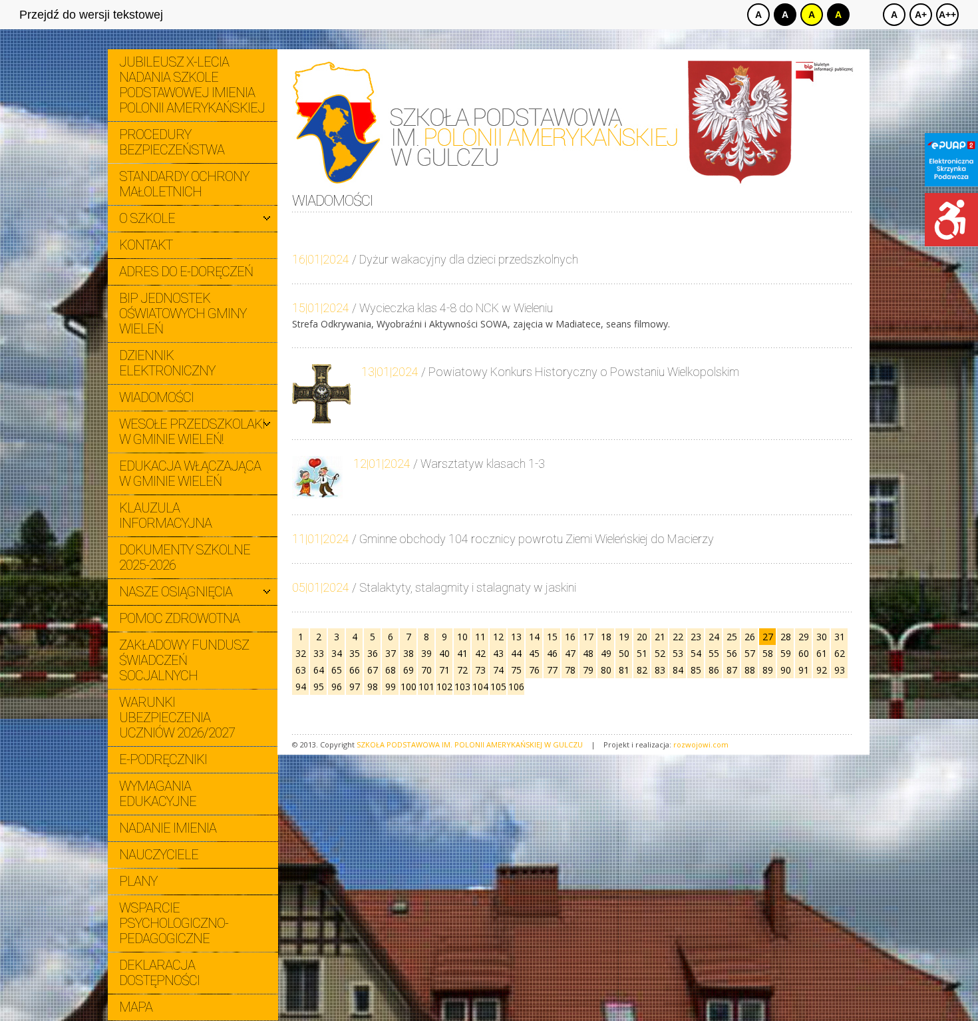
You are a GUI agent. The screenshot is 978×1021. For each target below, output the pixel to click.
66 (354, 670)
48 (588, 653)
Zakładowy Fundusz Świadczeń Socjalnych (184, 660)
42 (480, 653)
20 (642, 636)
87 (732, 670)
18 (606, 636)
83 (660, 670)
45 (534, 653)
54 (696, 653)
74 (498, 670)
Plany (138, 881)
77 (552, 670)
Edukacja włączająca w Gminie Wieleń (190, 473)
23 (696, 636)
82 (642, 670)
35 (354, 653)
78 (570, 670)
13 (516, 636)
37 (390, 653)
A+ (921, 14)
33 (318, 653)
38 (408, 653)
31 (839, 636)
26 (749, 636)
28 (785, 636)
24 (714, 636)
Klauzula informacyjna (165, 515)
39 (426, 653)
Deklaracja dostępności (159, 972)
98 (372, 686)
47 (570, 653)
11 (480, 636)
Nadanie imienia (167, 828)
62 (839, 653)
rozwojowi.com (701, 744)
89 (767, 670)
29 (803, 636)
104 (480, 686)
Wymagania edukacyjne (157, 793)
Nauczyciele (158, 855)
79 (588, 670)
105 (498, 686)
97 (354, 686)
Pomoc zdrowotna (179, 618)
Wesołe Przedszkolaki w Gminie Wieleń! (192, 431)
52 (660, 653)
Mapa (135, 1007)
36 (372, 653)
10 (462, 636)
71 (444, 670)
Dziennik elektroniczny (167, 363)
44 (516, 653)
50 (624, 653)
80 (606, 670)
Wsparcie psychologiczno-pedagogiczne (173, 923)
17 (588, 636)
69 (408, 670)
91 (803, 670)
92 (821, 670)
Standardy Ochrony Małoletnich (184, 184)
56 (732, 653)
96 (336, 686)
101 (426, 686)
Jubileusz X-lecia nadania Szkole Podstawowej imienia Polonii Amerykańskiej (192, 85)
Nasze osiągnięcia (175, 592)
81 (624, 670)
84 (678, 670)
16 (570, 636)
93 (839, 670)
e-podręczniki (163, 759)
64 (318, 670)
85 (696, 670)
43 (498, 653)
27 (767, 636)
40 (444, 653)
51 (642, 653)
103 (462, 686)
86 (714, 670)
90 (785, 670)
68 (390, 670)
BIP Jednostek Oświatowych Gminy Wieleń (182, 313)
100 (408, 686)
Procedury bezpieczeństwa (171, 142)
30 (821, 636)
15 (552, 636)
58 (767, 653)
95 (318, 686)
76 (534, 670)
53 (678, 653)
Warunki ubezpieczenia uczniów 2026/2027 (177, 717)
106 (516, 686)
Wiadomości (156, 397)
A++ (947, 14)
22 (678, 636)
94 (300, 686)
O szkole (147, 218)
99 (390, 686)
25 (732, 636)
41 (462, 653)
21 (660, 636)
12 (498, 636)
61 (821, 653)
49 (606, 653)
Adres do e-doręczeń (186, 272)
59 (785, 653)
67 (372, 670)
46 (552, 653)
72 (462, 670)
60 (803, 653)
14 (534, 636)
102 (444, 686)
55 (714, 653)
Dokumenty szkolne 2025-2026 (184, 557)
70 (426, 670)
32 (300, 653)
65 (336, 670)
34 (336, 653)
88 (749, 670)
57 (749, 653)
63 (300, 670)
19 (624, 636)
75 (516, 670)
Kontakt (145, 245)
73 (480, 670)
